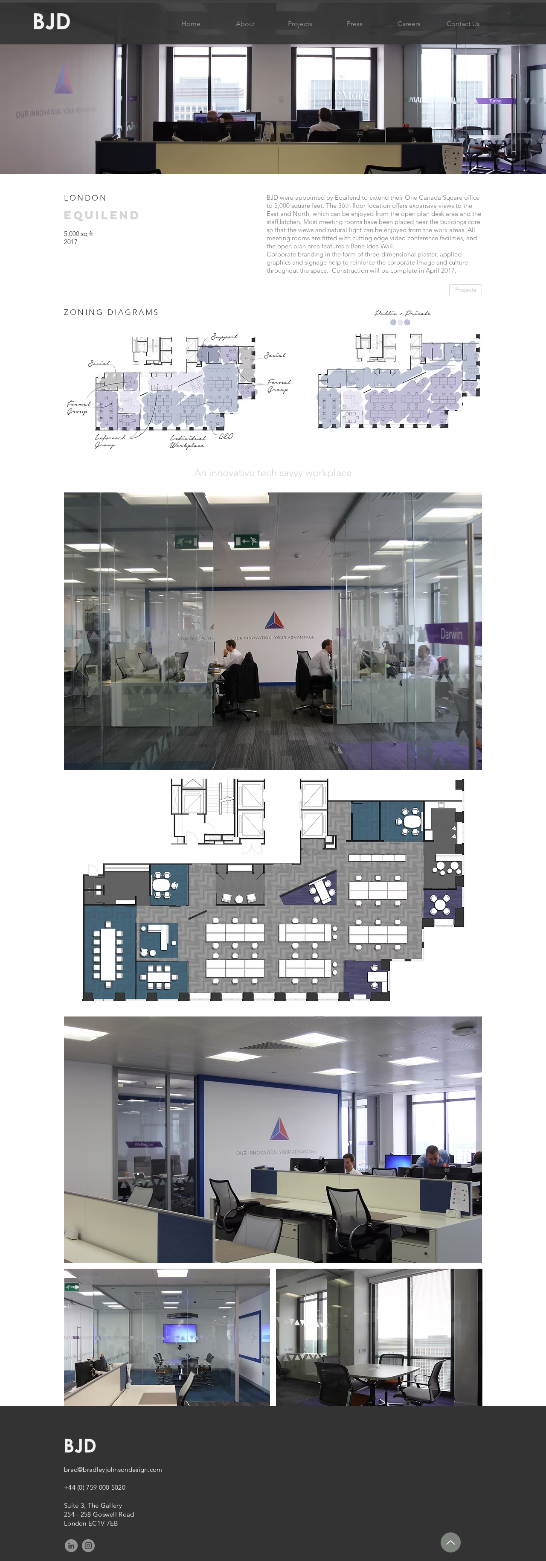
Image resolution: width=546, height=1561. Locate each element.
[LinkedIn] (71, 1545)
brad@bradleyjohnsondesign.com (113, 1469)
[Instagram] (88, 1545)
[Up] (451, 1542)
